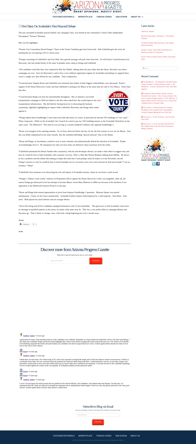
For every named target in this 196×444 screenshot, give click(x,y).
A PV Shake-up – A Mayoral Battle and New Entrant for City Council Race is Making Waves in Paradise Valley (159, 100)
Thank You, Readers (147, 31)
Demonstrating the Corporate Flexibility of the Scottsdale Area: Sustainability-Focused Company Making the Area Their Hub (157, 110)
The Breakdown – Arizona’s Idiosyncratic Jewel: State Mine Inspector (159, 86)
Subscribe (95, 261)
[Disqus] (75, 298)
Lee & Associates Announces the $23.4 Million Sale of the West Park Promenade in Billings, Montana (157, 126)
